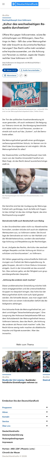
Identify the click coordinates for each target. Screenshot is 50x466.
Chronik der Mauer (11, 452)
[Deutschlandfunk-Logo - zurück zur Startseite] (25, 4)
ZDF (18, 449)
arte (32, 449)
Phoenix (25, 449)
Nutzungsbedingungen (13, 438)
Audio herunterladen (31, 70)
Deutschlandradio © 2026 (14, 456)
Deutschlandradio (10, 431)
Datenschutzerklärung (12, 435)
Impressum (7, 442)
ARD (13, 449)
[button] (3, 4)
